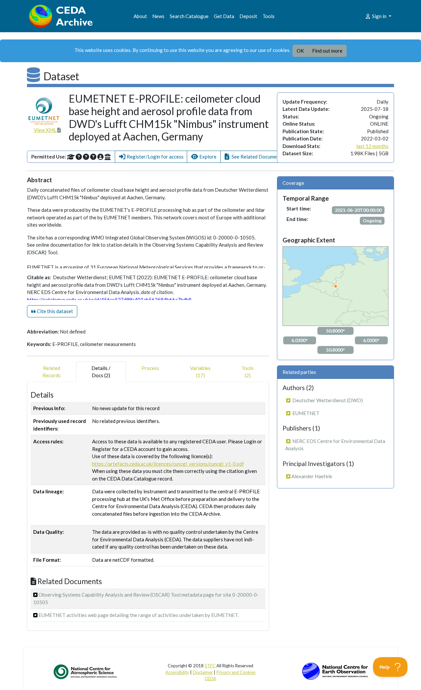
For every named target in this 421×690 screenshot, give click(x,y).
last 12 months (372, 146)
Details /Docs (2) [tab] (101, 372)
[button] (151, 157)
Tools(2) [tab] (247, 372)
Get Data (224, 16)
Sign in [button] (379, 16)
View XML (45, 130)
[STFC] (335, 671)
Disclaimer (203, 672)
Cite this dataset (54, 311)
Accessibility (177, 672)
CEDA (210, 678)
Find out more (327, 51)
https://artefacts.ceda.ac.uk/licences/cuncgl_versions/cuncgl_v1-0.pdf (168, 464)
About (140, 16)
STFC (210, 665)
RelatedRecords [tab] (51, 372)
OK (300, 51)
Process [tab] (150, 368)
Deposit (248, 16)
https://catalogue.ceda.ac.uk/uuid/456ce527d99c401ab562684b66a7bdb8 (109, 300)
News (158, 16)
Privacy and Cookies (236, 672)
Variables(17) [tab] (200, 372)
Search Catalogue (189, 16)
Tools (268, 16)
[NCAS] (85, 672)
